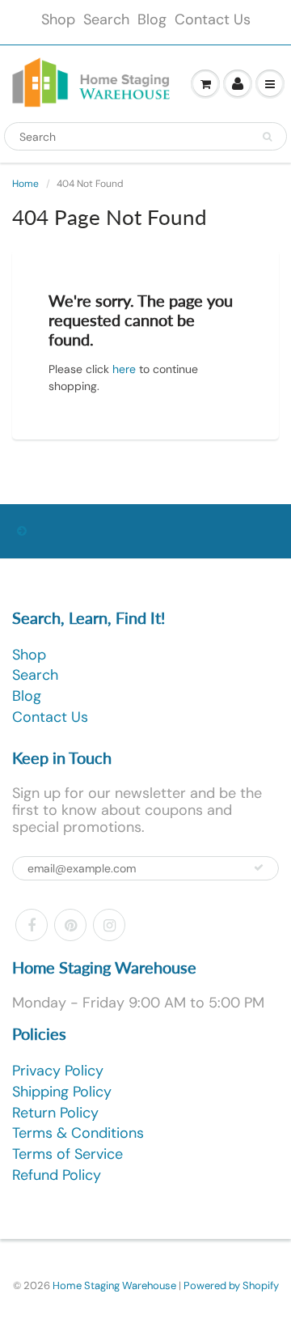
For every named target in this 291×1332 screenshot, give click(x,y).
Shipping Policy (62, 1091)
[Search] (267, 137)
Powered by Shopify (231, 1285)
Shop (58, 19)
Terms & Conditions (78, 1133)
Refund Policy (56, 1175)
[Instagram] (109, 925)
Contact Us (213, 19)
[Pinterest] (70, 925)
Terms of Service (67, 1154)
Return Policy (55, 1112)
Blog (152, 19)
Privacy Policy (57, 1070)
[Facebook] (31, 925)
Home (25, 183)
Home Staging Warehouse (114, 1285)
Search (106, 19)
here (124, 369)
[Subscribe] (258, 867)
